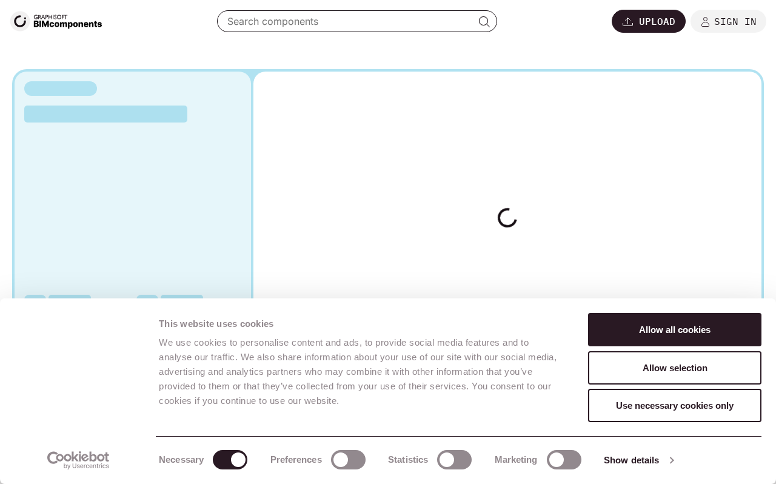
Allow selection (675, 368)
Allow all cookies (675, 329)
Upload (657, 21)
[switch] (348, 459)
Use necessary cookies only (675, 405)
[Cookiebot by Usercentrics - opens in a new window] (78, 460)
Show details (631, 460)
